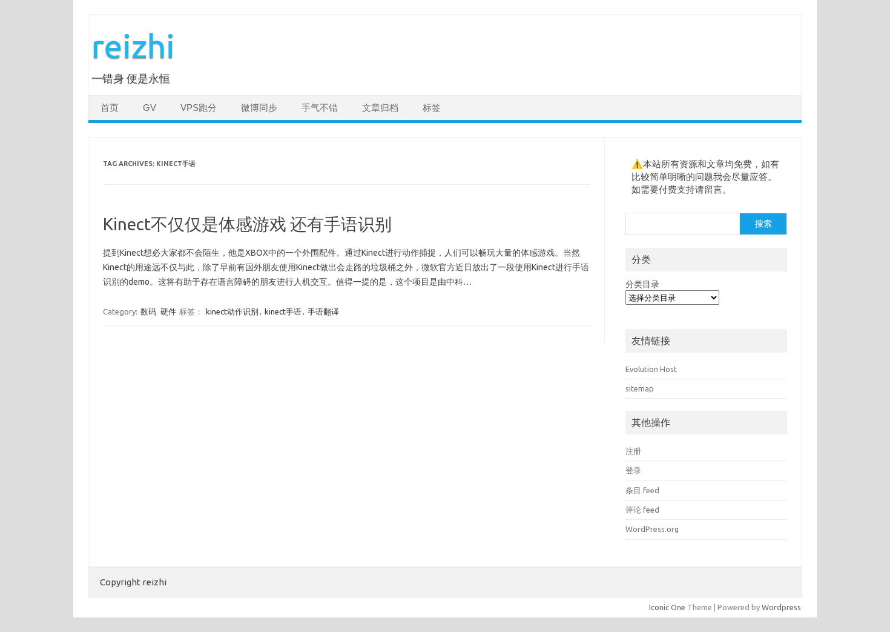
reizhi (133, 45)
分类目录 (642, 284)
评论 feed (642, 509)
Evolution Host (651, 369)
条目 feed (642, 490)
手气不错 (320, 108)
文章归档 (380, 108)
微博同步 (259, 108)
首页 (110, 108)
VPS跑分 (198, 108)
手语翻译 (323, 311)
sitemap (639, 388)
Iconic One (667, 607)
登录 (633, 470)
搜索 (763, 223)
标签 (432, 108)
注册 (633, 451)
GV (149, 108)
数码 (148, 311)
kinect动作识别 (232, 311)
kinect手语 (283, 311)
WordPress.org (652, 529)
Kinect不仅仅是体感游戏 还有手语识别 (247, 224)
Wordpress (781, 607)
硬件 (168, 311)
